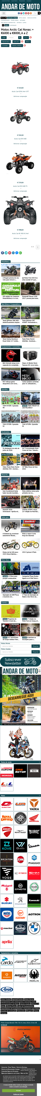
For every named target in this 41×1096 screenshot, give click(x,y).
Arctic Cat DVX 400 (20, 139)
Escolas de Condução (8, 1011)
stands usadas (14, 20)
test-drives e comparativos (8, 22)
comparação (13, 25)
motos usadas (22, 18)
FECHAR (18, 1090)
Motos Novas (29, 999)
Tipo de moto (5, 41)
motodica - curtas (21, 22)
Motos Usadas (6, 999)
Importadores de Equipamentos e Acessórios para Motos (20, 1008)
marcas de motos (31, 18)
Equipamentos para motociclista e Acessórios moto (18, 1002)
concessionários (5, 20)
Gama (27, 41)
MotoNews (5, 261)
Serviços (4, 1013)
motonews (22, 20)
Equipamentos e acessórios (10, 347)
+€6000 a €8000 (16, 45)
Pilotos (36, 1011)
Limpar (4, 37)
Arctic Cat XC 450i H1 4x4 (20, 233)
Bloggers (29, 1011)
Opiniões (4, 389)
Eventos (4, 603)
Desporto (4, 475)
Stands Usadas (25, 1004)
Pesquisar (36, 646)
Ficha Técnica (12, 1067)
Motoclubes (21, 1011)
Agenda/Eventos (17, 999)
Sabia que (4, 517)
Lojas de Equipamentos (26, 1006)
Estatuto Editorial (22, 1067)
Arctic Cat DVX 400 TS (20, 186)
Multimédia (5, 432)
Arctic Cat (16, 41)
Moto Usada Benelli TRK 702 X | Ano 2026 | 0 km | (19, 1024)
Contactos (4, 1067)
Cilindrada (5, 45)
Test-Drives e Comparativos (10, 304)
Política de (18, 1094)
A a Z (25, 37)
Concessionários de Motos (10, 1004)
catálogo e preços (12, 18)
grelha (7, 25)
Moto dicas (5, 560)
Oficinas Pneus (11, 1006)
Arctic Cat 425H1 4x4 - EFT (20, 91)
